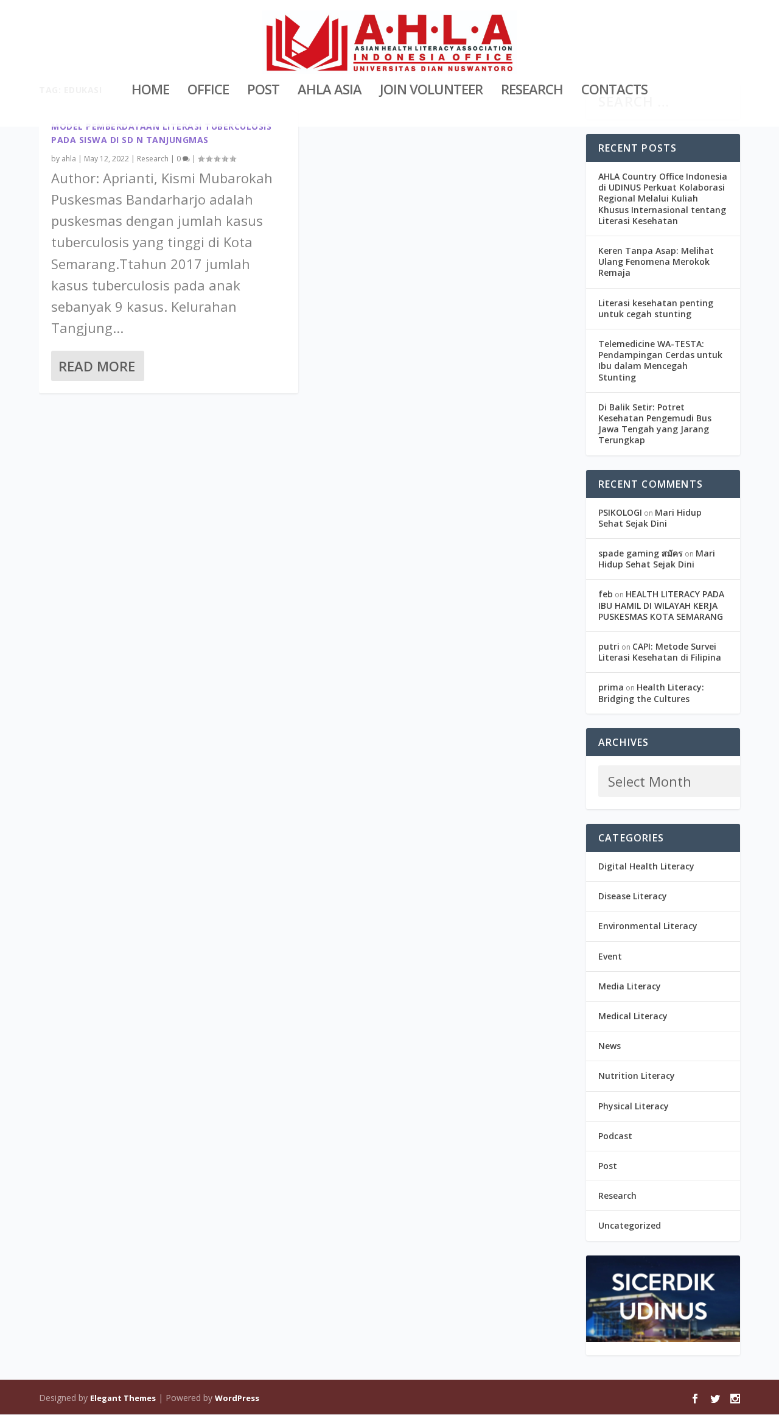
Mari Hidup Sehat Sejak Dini (650, 518)
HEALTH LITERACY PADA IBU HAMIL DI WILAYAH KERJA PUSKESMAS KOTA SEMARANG (661, 605)
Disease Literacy (632, 896)
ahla (68, 158)
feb (605, 594)
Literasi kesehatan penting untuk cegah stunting (655, 308)
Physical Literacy (633, 1106)
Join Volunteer (431, 91)
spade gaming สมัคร (640, 553)
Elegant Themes (123, 1397)
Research (532, 91)
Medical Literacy (633, 1016)
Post (263, 91)
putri (609, 646)
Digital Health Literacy (646, 866)
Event (610, 956)
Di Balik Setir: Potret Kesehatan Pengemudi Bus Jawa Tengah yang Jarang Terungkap (654, 423)
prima (611, 687)
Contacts (614, 91)
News (609, 1046)
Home (150, 91)
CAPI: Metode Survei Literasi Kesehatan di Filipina (659, 652)
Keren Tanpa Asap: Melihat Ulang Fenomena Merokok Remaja (656, 261)
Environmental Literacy (647, 926)
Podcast (615, 1136)
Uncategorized (629, 1225)
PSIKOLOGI (620, 512)
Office (208, 91)
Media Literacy (629, 986)
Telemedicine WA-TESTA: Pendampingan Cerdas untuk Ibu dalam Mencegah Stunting (660, 360)
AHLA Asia (330, 91)
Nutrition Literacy (636, 1075)
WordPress (237, 1397)
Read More (96, 366)
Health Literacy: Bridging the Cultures (651, 692)
